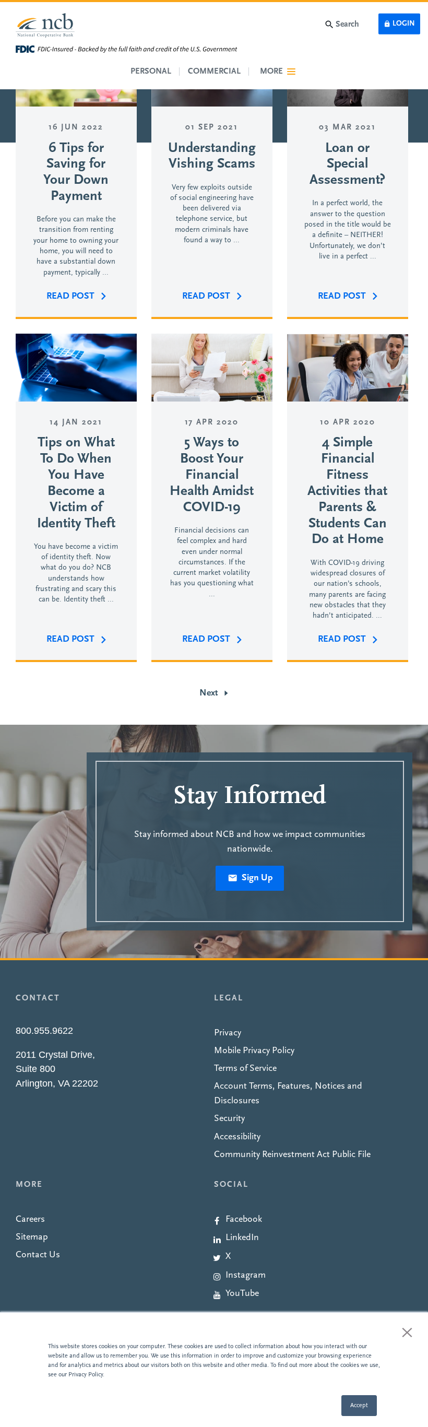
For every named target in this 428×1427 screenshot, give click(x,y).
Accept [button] (359, 1405)
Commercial (214, 71)
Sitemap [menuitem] (32, 1237)
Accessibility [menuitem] (237, 1137)
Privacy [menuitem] (227, 1033)
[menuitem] (313, 1218)
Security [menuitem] (229, 1118)
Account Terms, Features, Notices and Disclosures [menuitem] (288, 1093)
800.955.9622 (44, 1030)
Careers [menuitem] (30, 1219)
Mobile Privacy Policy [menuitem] (254, 1050)
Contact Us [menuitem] (38, 1255)
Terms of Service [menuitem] (245, 1068)
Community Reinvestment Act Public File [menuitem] (292, 1154)
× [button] (407, 1332)
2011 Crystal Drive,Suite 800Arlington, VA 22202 (57, 1069)
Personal (150, 71)
